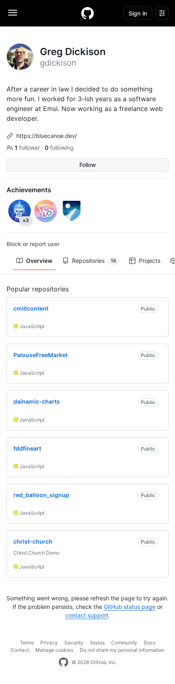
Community (124, 643)
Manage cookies (54, 650)
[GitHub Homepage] (63, 662)
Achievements (29, 190)
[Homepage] (87, 13)
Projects (149, 260)
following (59, 147)
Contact (20, 650)
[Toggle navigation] (13, 13)
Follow (87, 164)
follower (28, 147)
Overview (39, 260)
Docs (149, 643)
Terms (27, 643)
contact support (87, 615)
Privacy (49, 643)
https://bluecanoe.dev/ (46, 135)
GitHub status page (129, 606)
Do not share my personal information (122, 650)
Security (73, 643)
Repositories (94, 260)
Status (97, 643)
